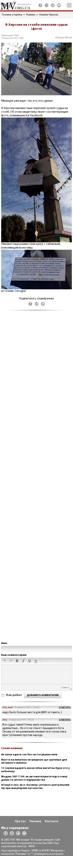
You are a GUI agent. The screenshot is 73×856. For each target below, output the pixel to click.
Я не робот (14, 695)
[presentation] (4, 661)
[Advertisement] (36, 480)
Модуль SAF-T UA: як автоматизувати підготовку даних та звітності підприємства (34, 778)
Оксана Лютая (63, 37)
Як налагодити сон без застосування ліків (29, 754)
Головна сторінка (12, 14)
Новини (30, 14)
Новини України (48, 14)
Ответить (65, 707)
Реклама (35, 821)
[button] (5, 661)
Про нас (20, 821)
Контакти (51, 821)
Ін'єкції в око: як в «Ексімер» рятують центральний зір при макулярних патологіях (35, 787)
